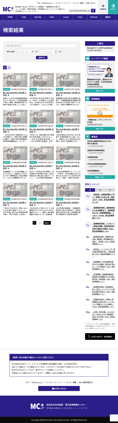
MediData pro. (47, 3)
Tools (80, 17)
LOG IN (113, 9)
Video (52, 17)
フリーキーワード (13, 46)
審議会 (108, 17)
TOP (38, 3)
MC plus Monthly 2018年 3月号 (67, 203)
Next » (47, 223)
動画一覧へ (100, 91)
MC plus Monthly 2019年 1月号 (41, 93)
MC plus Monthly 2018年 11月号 (15, 130)
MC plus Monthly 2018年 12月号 (68, 93)
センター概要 (78, 3)
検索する (41, 57)
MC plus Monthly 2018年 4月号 (41, 203)
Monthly (38, 17)
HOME (10, 17)
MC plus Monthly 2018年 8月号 (14, 167)
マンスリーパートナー (63, 3)
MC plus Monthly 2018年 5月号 (14, 203)
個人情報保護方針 (86, 382)
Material (93, 17)
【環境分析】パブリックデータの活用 (99, 120)
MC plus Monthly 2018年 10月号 (42, 130)
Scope (66, 17)
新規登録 (103, 9)
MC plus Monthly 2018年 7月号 (41, 167)
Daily (24, 17)
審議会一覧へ (100, 177)
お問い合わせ (90, 3)
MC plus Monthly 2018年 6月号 (67, 167)
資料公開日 (11, 51)
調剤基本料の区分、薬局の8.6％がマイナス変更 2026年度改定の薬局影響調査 (99, 81)
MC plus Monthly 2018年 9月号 (67, 130)
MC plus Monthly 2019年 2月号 (14, 93)
